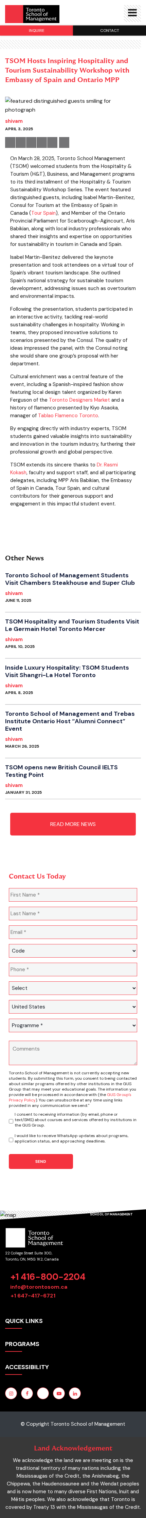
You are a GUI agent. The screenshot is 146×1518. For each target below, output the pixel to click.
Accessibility (27, 1367)
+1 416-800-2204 (48, 1277)
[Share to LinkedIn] (31, 142)
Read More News (73, 824)
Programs (22, 1344)
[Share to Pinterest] (42, 142)
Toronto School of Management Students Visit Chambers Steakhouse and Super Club (70, 579)
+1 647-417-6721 (33, 1295)
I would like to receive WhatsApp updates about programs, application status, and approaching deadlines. (71, 1138)
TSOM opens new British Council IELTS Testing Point (61, 771)
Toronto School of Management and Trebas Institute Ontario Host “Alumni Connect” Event (70, 721)
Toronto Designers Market (79, 400)
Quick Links (24, 1321)
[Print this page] (64, 142)
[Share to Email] (52, 142)
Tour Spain (43, 213)
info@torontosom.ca (38, 1286)
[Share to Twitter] (21, 142)
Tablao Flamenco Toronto (68, 415)
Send (40, 1161)
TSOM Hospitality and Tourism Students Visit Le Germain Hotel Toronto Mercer (72, 625)
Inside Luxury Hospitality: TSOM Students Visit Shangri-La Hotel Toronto (67, 671)
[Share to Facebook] (10, 142)
